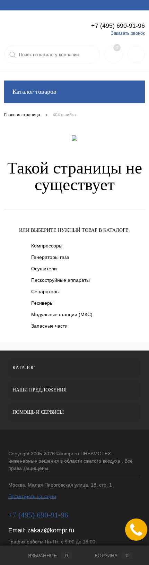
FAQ (76, 5)
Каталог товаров (34, 91)
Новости (96, 5)
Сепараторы (45, 291)
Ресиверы (42, 303)
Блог (117, 5)
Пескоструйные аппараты (60, 280)
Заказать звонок (128, 33)
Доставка (54, 5)
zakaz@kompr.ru (50, 530)
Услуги (10, 5)
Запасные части (49, 326)
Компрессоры (46, 245)
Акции (31, 5)
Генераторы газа (50, 257)
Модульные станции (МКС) (62, 314)
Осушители (44, 268)
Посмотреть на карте (32, 496)
